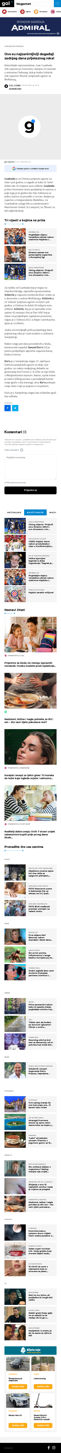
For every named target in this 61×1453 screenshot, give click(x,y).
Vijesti (28, 12)
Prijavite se (30, 490)
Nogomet (23, 4)
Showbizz (43, 12)
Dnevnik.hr (12, 12)
